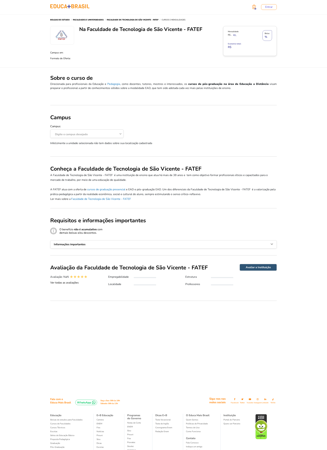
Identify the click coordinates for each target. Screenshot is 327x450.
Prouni (100, 435)
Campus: (69, 130)
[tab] (163, 244)
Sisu (98, 439)
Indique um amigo (194, 446)
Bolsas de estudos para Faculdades (66, 419)
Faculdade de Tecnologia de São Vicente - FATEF (101, 199)
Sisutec (130, 446)
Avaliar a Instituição (258, 267)
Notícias (100, 431)
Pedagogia (113, 84)
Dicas (99, 443)
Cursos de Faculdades (60, 423)
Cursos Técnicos (57, 427)
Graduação (55, 443)
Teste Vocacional (163, 419)
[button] (163, 244)
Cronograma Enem (163, 427)
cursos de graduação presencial (106, 189)
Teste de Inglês (162, 423)
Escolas (53, 431)
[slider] (79, 276)
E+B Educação (105, 415)
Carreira (100, 419)
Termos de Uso (193, 427)
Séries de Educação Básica (62, 435)
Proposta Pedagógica (60, 439)
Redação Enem (162, 431)
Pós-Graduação (57, 447)
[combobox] (85, 133)
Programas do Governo (134, 417)
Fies (98, 427)
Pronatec (131, 442)
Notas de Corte (134, 422)
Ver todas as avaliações (64, 283)
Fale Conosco (192, 442)
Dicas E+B (161, 415)
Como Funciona (193, 431)
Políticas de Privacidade (197, 423)
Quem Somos (192, 419)
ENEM (99, 423)
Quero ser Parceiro (231, 423)
